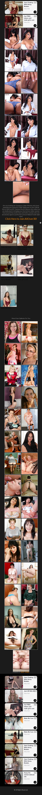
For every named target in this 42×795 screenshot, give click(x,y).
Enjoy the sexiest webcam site (29, 774)
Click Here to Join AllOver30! (21, 218)
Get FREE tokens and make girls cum (29, 18)
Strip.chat (27, 8)
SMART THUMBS (25, 672)
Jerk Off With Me (29, 691)
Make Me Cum (6, 247)
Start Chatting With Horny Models (29, 4)
